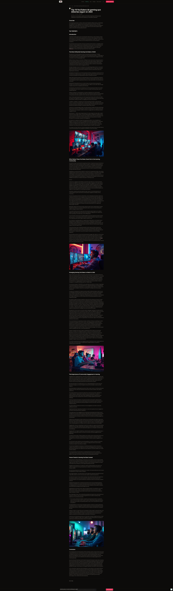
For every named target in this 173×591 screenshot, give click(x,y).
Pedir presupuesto (109, 589)
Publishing (87, 1)
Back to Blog (71, 580)
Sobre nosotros (99, 1)
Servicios (82, 1)
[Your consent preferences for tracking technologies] (171, 589)
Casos (90, 1)
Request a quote (110, 1)
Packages (94, 1)
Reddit (101, 238)
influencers (71, 48)
